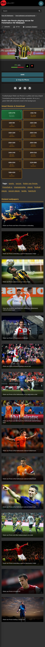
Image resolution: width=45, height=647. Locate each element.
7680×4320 (11, 172)
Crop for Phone (23, 80)
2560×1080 (33, 143)
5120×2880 (33, 162)
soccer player (14, 191)
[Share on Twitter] (20, 88)
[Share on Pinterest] (25, 88)
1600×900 (12, 123)
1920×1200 (11, 133)
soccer (18, 184)
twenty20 (32, 191)
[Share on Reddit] (30, 88)
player (29, 187)
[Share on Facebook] (15, 88)
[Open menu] (41, 3)
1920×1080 (33, 123)
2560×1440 (33, 133)
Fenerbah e (7, 187)
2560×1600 (11, 143)
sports (11, 184)
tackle (23, 191)
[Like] (27, 66)
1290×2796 (11, 113)
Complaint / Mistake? (31, 27)
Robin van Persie (30, 184)
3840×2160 (33, 152)
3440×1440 (11, 152)
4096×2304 (11, 162)
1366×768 (33, 113)
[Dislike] (32, 66)
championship (20, 187)
